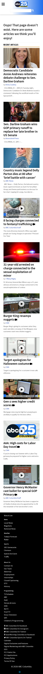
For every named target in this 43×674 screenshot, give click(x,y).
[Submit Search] (33, 10)
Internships (8, 577)
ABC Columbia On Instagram (17, 629)
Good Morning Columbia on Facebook (20, 634)
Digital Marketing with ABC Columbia (18, 646)
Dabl (6, 600)
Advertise (7, 571)
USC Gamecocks (10, 547)
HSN (5, 606)
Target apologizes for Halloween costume (17, 361)
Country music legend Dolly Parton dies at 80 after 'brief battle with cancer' (21, 173)
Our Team (8, 569)
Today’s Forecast (10, 536)
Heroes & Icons (10, 603)
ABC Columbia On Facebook (16, 626)
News (6, 519)
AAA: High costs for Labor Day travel (19, 445)
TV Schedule (8, 594)
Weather (7, 533)
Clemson (7, 550)
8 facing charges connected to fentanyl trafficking (21, 222)
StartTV (7, 612)
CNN (7, 323)
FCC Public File (9, 652)
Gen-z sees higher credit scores (19, 403)
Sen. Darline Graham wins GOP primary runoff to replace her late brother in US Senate (20, 129)
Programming (8, 591)
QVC (5, 618)
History (7, 586)
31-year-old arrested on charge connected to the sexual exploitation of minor (19, 270)
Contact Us (8, 566)
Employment (9, 574)
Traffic (6, 556)
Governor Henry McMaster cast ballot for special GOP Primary (20, 490)
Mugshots (8, 526)
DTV (5, 583)
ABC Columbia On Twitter (16, 631)
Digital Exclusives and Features (16, 643)
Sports (6, 544)
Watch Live (8, 515)
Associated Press (12, 138)
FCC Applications (10, 655)
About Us (7, 562)
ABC (5, 597)
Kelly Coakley (11, 84)
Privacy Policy (9, 658)
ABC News (9, 181)
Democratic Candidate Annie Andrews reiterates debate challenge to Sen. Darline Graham (20, 76)
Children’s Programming (13, 621)
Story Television (10, 615)
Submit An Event (10, 554)
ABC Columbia (21, 4)
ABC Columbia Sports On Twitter (19, 637)
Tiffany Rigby (11, 279)
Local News (8, 523)
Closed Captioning (11, 580)
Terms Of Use (9, 661)
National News (10, 529)
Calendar (7, 640)
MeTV (6, 609)
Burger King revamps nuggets (17, 317)
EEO (5, 649)
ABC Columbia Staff (13, 227)
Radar (6, 539)
